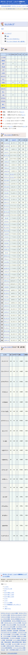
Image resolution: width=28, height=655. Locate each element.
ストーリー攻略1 (8, 602)
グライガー (6, 186)
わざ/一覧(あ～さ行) (9, 592)
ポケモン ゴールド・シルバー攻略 (9, 613)
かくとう (3, 76)
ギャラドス (6, 290)
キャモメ (6, 296)
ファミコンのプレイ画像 (19, 648)
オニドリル (6, 230)
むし (3, 91)
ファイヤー (6, 284)
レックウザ (6, 215)
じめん (3, 82)
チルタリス (6, 208)
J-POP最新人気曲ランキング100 (17, 649)
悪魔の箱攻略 (7, 642)
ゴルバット (6, 199)
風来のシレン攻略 (21, 636)
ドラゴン (3, 101)
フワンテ (6, 174)
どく (3, 79)
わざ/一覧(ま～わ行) (9, 596)
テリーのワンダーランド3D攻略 (9, 632)
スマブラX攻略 (6, 628)
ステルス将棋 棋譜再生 (6, 648)
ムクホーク (6, 268)
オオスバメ (6, 255)
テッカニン (6, 328)
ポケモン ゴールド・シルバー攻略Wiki (13, 1)
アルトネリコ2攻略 (11, 624)
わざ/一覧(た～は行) (9, 594)
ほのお (3, 60)
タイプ (22, 112)
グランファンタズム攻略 (9, 626)
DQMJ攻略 (15, 630)
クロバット (6, 202)
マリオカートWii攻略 (15, 638)
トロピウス (6, 171)
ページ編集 (23, 8)
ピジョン (6, 221)
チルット (6, 259)
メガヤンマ (6, 340)
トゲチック (6, 249)
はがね (3, 107)
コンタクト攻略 (16, 644)
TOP (2, 28)
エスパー (3, 88)
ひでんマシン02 (8, 588)
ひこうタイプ (9, 24)
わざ (5, 590)
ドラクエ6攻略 (6, 634)
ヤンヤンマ (6, 318)
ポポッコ (6, 165)
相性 (8, 36)
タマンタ (6, 302)
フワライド (6, 177)
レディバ (6, 312)
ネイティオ (6, 155)
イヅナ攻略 (8, 644)
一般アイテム (7, 608)
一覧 (6, 8)
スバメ (6, 252)
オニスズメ (6, 227)
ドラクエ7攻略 (15, 634)
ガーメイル (6, 331)
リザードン (6, 280)
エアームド (6, 277)
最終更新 (10, 8)
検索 (14, 8)
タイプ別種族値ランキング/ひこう (12, 604)
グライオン (6, 190)
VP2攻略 (14, 628)
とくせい (6, 586)
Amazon (3, 649)
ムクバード (6, 265)
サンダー (6, 193)
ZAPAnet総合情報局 (6, 6)
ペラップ (6, 271)
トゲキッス (6, 274)
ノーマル (3, 57)
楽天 (7, 649)
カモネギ (6, 233)
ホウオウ (6, 287)
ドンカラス (6, 146)
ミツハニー (6, 334)
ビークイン (6, 337)
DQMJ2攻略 (22, 630)
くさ (3, 70)
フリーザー (6, 180)
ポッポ (6, 218)
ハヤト (5, 606)
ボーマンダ (6, 212)
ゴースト (3, 98)
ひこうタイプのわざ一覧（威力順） (16, 41)
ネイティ (6, 152)
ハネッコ (6, 161)
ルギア (6, 158)
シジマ (5, 600)
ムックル (6, 262)
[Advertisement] (14, 15)
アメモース (6, 324)
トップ (2, 8)
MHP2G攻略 (9, 640)
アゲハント (6, 321)
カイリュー (6, 205)
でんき (3, 66)
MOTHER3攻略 (5, 638)
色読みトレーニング (20, 646)
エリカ (5, 598)
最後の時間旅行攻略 (17, 642)
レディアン (6, 315)
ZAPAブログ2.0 (10, 646)
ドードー (6, 237)
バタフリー (6, 306)
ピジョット (6, 224)
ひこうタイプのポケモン (13, 39)
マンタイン (6, 293)
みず (3, 63)
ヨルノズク (6, 246)
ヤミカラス (6, 143)
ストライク (6, 309)
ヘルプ (17, 8)
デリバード (6, 183)
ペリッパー (6, 299)
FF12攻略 (13, 636)
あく (3, 104)
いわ (3, 95)
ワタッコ (6, 168)
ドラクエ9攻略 (6, 636)
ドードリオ (6, 240)
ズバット (6, 196)
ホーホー (6, 243)
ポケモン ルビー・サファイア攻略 (12, 622)
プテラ (6, 149)
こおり (3, 73)
